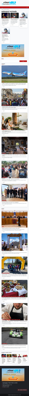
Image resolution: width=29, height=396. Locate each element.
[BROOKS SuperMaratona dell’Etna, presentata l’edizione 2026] (14, 219)
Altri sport (6, 296)
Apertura (8, 356)
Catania (3, 200)
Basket (11, 296)
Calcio (13, 296)
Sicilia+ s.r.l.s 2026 (18, 394)
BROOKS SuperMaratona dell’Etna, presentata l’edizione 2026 (10, 228)
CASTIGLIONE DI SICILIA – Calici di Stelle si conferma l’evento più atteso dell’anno (14, 360)
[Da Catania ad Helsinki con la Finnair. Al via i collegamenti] (14, 192)
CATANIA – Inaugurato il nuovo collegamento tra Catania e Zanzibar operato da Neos (14, 83)
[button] (2, 7)
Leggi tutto (3, 25)
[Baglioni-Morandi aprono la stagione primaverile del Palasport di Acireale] (6, 15)
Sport (2, 226)
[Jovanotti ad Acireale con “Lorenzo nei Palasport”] (14, 15)
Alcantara (3, 296)
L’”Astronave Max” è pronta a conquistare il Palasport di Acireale (23, 20)
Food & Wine (3, 177)
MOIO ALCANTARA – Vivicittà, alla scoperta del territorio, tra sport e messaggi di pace (14, 274)
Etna (17, 296)
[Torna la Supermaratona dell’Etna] (14, 242)
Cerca (3, 58)
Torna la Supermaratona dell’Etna (6, 251)
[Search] (27, 7)
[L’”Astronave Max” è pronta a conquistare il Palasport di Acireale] (23, 15)
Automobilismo (8, 296)
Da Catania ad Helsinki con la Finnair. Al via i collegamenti (10, 202)
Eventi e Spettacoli (4, 17)
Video (23, 296)
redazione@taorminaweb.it (6, 385)
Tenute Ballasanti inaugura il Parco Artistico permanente (25, 359)
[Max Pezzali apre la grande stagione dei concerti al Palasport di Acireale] (6, 31)
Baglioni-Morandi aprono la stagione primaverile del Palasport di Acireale (5, 20)
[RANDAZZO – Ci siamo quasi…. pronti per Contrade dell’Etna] (14, 169)
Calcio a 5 (15, 296)
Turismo (6, 177)
